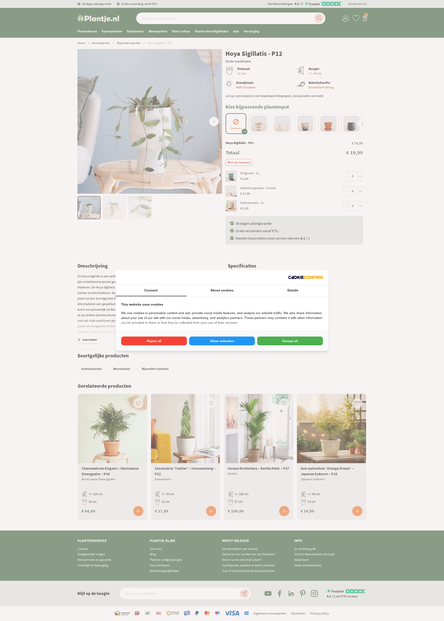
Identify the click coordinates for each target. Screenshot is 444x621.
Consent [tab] (151, 290)
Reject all (154, 341)
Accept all (290, 341)
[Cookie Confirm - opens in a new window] (305, 277)
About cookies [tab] (222, 290)
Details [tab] (292, 290)
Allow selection (222, 341)
